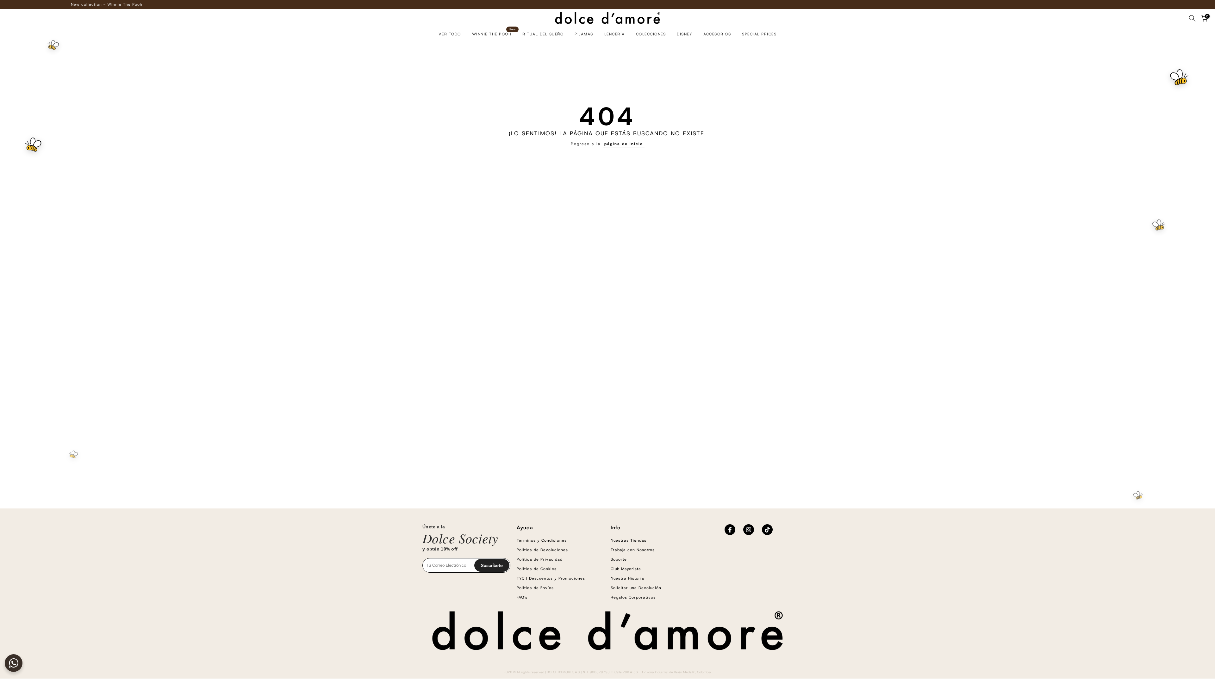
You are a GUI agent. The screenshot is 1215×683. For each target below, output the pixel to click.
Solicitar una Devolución (636, 587)
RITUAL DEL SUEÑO (543, 34)
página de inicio (623, 143)
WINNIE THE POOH (494, 34)
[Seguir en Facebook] (730, 529)
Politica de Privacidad (540, 559)
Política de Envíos (535, 587)
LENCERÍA (614, 34)
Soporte (619, 559)
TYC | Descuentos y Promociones (551, 578)
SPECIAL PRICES (759, 34)
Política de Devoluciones (542, 549)
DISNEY (684, 34)
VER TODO (450, 34)
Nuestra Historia (627, 578)
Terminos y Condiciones (542, 540)
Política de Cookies (537, 568)
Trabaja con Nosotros (633, 549)
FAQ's (522, 597)
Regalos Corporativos (633, 597)
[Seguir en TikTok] (767, 529)
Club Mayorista (626, 568)
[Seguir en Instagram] (748, 529)
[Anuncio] (615, 4)
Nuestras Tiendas (628, 540)
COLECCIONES (651, 34)
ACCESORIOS (717, 34)
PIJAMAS (584, 34)
